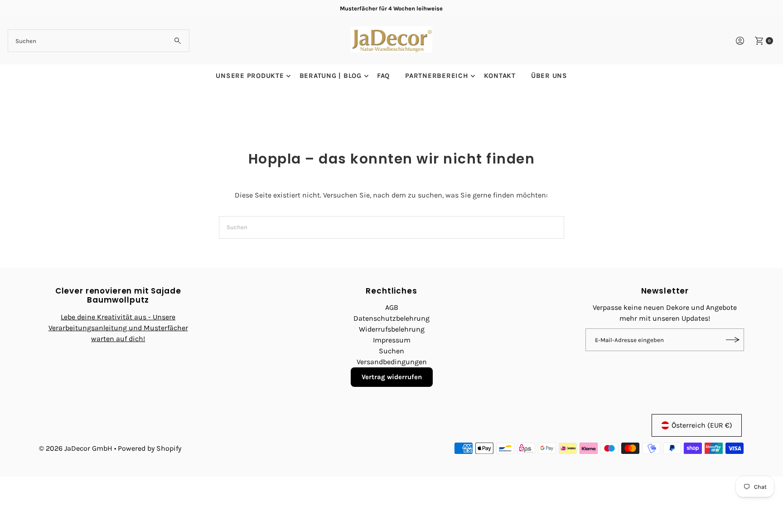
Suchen (391, 351)
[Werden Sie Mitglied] (732, 339)
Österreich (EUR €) (702, 425)
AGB (391, 307)
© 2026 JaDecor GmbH (75, 448)
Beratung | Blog (331, 76)
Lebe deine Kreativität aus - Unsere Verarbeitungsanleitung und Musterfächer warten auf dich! (118, 328)
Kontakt (500, 76)
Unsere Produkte (250, 76)
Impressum (392, 340)
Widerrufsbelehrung (392, 329)
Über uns (549, 76)
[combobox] (98, 40)
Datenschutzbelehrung (391, 318)
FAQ (383, 76)
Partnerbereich (437, 76)
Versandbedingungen (392, 361)
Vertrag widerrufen (392, 377)
